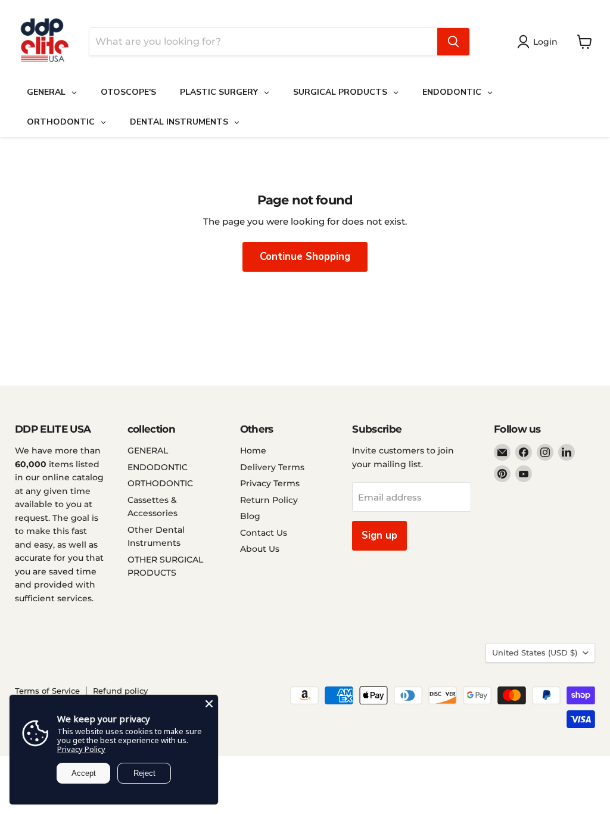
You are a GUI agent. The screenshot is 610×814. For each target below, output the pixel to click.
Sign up (379, 535)
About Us (259, 548)
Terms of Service (47, 690)
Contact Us (263, 532)
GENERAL (147, 450)
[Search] (453, 41)
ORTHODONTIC (160, 483)
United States (534, 652)
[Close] (209, 704)
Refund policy (120, 690)
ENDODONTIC (157, 467)
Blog (250, 516)
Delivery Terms (272, 467)
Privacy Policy (81, 749)
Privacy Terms (270, 483)
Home (253, 450)
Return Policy (269, 500)
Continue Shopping (305, 256)
